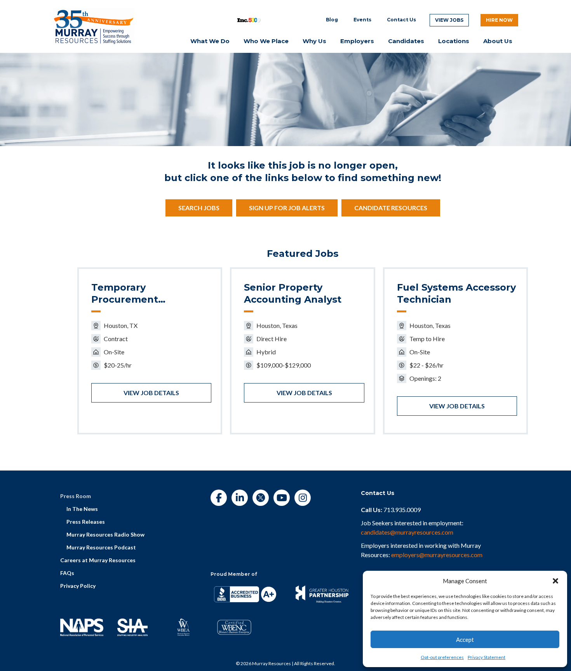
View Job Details (151, 392)
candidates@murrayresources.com (407, 532)
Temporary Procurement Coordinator (124, 294)
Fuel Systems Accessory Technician (456, 293)
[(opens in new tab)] (93, 25)
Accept (465, 639)
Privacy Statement (486, 657)
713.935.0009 (402, 509)
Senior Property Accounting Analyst (292, 293)
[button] (555, 581)
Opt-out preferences (442, 657)
